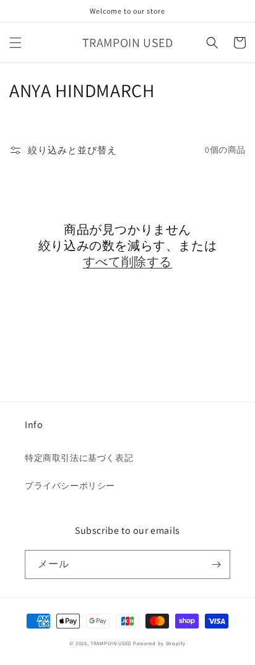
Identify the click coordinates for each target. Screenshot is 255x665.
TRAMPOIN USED (110, 643)
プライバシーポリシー (70, 485)
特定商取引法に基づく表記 (79, 457)
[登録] (216, 564)
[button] (15, 42)
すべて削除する (127, 262)
